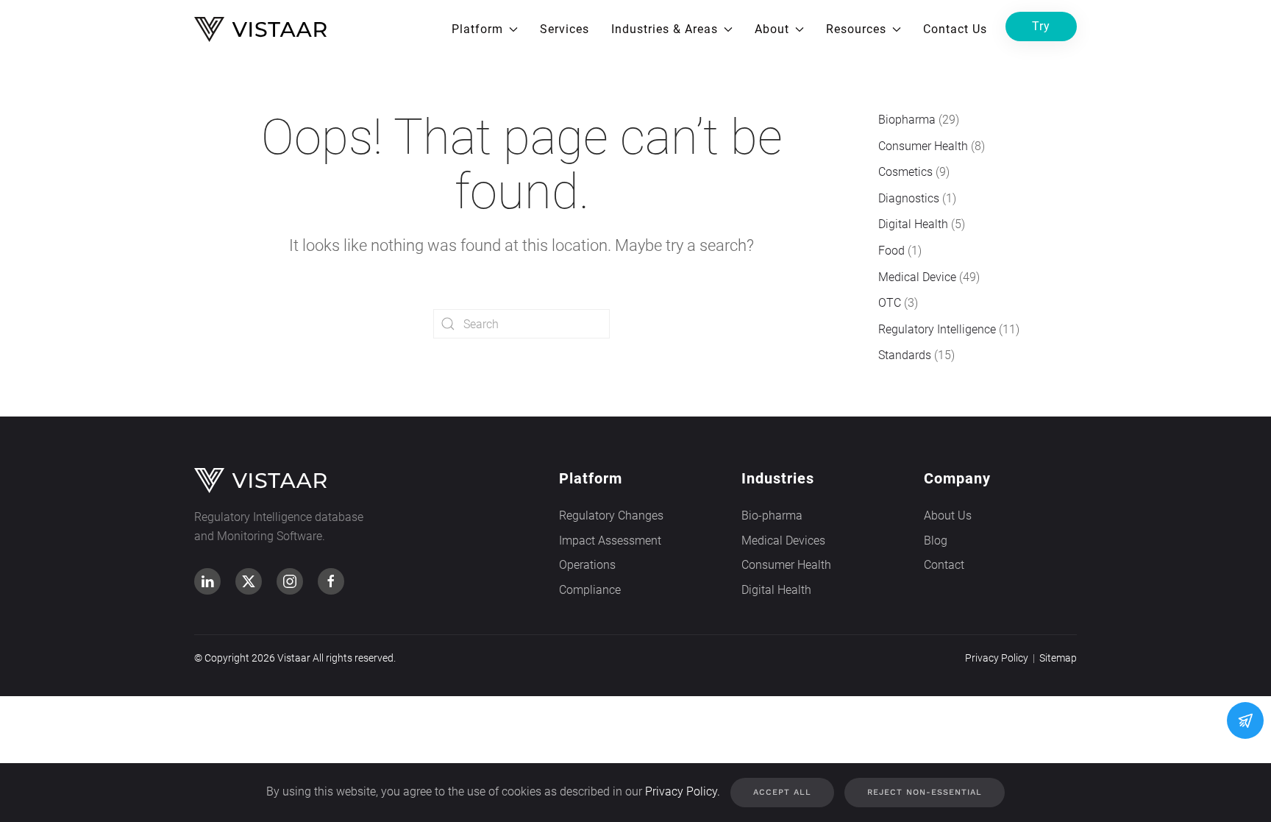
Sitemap (1058, 658)
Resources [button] (856, 29)
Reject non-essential (924, 792)
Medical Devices (783, 541)
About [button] (772, 29)
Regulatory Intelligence (937, 329)
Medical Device (917, 277)
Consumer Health (923, 146)
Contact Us (955, 29)
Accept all (782, 792)
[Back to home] (260, 29)
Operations (587, 565)
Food (891, 251)
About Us (948, 515)
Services (564, 29)
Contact (944, 565)
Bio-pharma (771, 515)
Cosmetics (905, 172)
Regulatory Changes (611, 515)
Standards (904, 355)
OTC (889, 303)
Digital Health (913, 224)
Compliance (590, 590)
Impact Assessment (610, 541)
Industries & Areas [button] (664, 29)
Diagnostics (908, 198)
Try (1041, 26)
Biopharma (907, 120)
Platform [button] (477, 29)
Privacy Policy (996, 658)
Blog (935, 541)
